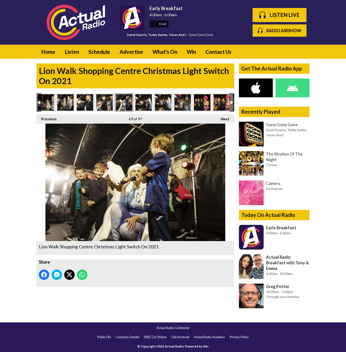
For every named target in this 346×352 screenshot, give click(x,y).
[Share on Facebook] (44, 275)
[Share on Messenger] (57, 275)
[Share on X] (69, 275)
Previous (46, 119)
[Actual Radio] (75, 22)
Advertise (131, 52)
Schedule (99, 52)
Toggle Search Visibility (302, 52)
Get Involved (180, 337)
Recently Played (260, 112)
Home (48, 52)
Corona (271, 165)
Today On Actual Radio (268, 215)
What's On (165, 52)
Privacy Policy (239, 337)
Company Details (127, 337)
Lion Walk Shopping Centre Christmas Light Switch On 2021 (46, 102)
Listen (72, 52)
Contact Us (218, 52)
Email (162, 24)
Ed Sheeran (274, 189)
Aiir (205, 346)
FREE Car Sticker (155, 337)
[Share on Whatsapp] (82, 275)
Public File (104, 337)
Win (191, 52)
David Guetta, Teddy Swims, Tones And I (156, 35)
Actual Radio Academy (209, 337)
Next (222, 119)
